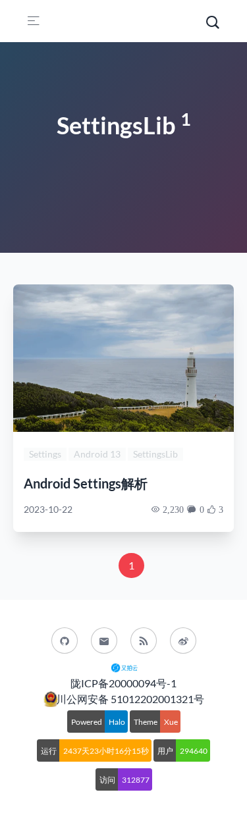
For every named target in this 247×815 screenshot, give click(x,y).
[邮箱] (104, 640)
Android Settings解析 (86, 483)
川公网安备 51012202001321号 (130, 699)
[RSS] (143, 640)
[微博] (183, 640)
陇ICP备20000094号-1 (123, 683)
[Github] (64, 640)
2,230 (173, 509)
